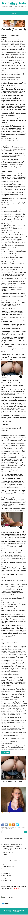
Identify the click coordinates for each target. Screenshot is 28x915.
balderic (18, 827)
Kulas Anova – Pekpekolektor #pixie (12, 844)
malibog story (6, 869)
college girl (3, 828)
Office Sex (5, 871)
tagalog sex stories (8, 880)
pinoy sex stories (7, 878)
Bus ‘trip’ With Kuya (8, 852)
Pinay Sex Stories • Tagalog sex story (14, 3)
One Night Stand (7, 873)
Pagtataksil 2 (6, 842)
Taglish (2, 830)
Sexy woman (21, 828)
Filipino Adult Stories (8, 866)
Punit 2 (5, 854)
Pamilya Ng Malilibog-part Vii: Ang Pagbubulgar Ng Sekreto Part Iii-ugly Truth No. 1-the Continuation (14, 848)
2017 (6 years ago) (10, 827)
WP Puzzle (16, 911)
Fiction (7, 828)
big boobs (23, 827)
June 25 (10, 828)
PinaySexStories (19, 886)
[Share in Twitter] (17, 824)
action (15, 827)
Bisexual (5, 864)
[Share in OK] (10, 824)
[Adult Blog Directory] (7, 897)
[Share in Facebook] (2, 824)
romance (14, 828)
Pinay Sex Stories (14, 32)
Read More (6, 752)
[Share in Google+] (13, 824)
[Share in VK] (6, 824)
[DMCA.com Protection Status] (5, 903)
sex (17, 828)
